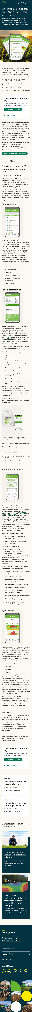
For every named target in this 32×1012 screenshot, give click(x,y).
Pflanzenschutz (16, 341)
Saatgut (12, 536)
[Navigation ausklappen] (28, 2)
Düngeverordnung (17, 599)
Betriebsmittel (6, 730)
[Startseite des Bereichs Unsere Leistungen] (6, 2)
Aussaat (7, 536)
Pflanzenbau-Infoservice (9, 740)
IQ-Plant (9, 337)
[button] (16, 114)
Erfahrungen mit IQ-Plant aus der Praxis (15, 153)
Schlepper (12, 139)
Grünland (15, 513)
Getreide (20, 511)
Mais (24, 511)
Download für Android (14, 109)
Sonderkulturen (6, 513)
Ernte (23, 705)
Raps (13, 543)
